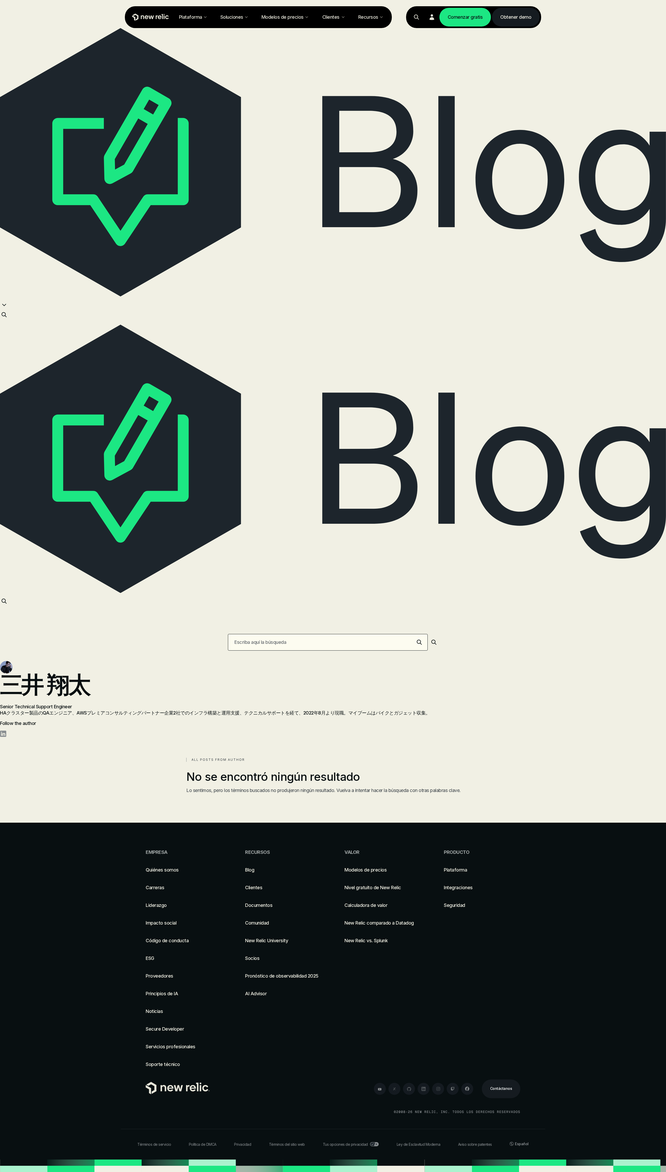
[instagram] (438, 1089)
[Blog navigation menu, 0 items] (4, 305)
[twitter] (394, 1089)
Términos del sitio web (287, 1144)
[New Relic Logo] (149, 17)
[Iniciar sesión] (431, 17)
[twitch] (452, 1089)
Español (522, 1144)
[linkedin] (423, 1089)
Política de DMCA (202, 1144)
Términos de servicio (154, 1144)
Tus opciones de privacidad (345, 1144)
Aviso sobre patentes (475, 1144)
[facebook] (467, 1089)
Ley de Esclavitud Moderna (418, 1144)
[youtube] (380, 1089)
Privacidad (242, 1144)
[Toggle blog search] (4, 315)
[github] (409, 1089)
